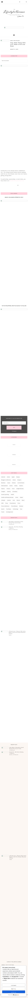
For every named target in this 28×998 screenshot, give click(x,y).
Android (3, 477)
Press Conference (5, 506)
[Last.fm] (22, 188)
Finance (8, 488)
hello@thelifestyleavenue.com (17, 180)
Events (11, 485)
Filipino (3, 488)
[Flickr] (14, 185)
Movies (18, 500)
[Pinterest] (20, 2)
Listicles (9, 500)
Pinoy (6, 503)
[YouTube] (18, 2)
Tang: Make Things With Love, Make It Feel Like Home (17, 44)
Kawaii (21, 497)
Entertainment (4, 485)
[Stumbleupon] (10, 188)
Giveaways (15, 491)
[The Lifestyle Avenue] (14, 12)
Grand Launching (5, 494)
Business (3, 482)
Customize (13, 985)
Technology (15, 509)
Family (15, 485)
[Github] (18, 188)
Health (12, 494)
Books (14, 480)
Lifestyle (3, 500)
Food (13, 488)
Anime (8, 477)
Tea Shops (8, 509)
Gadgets (3, 491)
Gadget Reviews (20, 488)
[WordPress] (16, 188)
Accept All (13, 992)
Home (11, 40)
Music (23, 500)
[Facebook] (9, 2)
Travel (2, 512)
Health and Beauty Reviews (7, 497)
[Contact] (22, 2)
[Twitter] (11, 2)
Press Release (16, 40)
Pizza (19, 503)
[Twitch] (16, 2)
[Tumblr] (14, 188)
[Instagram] (14, 2)
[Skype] (24, 185)
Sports (2, 509)
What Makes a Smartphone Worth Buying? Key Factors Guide (16, 522)
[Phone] (24, 2)
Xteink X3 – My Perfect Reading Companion (16, 527)
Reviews (21, 506)
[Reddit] (20, 185)
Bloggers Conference (6, 480)
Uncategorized (9, 512)
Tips (21, 509)
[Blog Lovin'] (12, 185)
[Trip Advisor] (12, 188)
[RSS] (22, 185)
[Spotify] (6, 188)
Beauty (18, 477)
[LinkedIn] (16, 185)
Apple (13, 477)
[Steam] (8, 188)
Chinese (14, 482)
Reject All (13, 988)
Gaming (9, 491)
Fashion (21, 485)
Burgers (19, 480)
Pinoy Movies (13, 503)
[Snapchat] (26, 185)
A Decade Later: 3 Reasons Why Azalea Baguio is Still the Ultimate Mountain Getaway (17, 632)
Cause (8, 482)
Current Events (21, 482)
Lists (14, 500)
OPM (2, 503)
